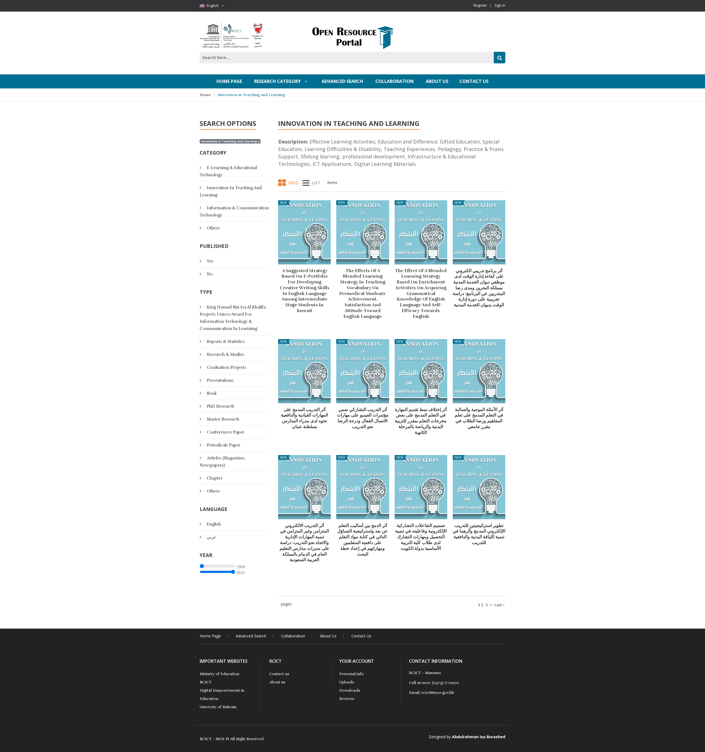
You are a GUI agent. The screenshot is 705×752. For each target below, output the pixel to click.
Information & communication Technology (234, 211)
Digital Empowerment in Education (222, 694)
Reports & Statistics (226, 341)
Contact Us (474, 81)
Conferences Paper (225, 432)
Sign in (499, 5)
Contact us (279, 674)
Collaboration (394, 81)
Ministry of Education (219, 674)
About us (277, 682)
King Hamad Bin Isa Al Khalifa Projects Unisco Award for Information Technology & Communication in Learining (232, 318)
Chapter (215, 478)
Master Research (223, 419)
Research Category (278, 81)
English (213, 5)
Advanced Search (342, 81)
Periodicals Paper (223, 445)
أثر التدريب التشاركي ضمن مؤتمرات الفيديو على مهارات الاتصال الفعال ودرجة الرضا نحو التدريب (363, 418)
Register (480, 5)
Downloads (349, 690)
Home (205, 95)
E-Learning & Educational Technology (228, 171)
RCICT (206, 682)
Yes (210, 261)
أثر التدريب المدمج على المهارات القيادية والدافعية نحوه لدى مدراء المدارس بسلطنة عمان (304, 418)
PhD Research (220, 406)
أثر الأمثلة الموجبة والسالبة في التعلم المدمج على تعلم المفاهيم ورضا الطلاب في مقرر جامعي (479, 418)
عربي (211, 537)
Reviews (346, 698)
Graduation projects (226, 367)
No (210, 274)
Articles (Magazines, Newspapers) (223, 462)
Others (213, 228)
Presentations (220, 380)
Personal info (351, 674)
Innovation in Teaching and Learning (251, 95)
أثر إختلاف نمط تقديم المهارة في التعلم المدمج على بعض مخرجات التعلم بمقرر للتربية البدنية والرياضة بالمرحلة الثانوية (421, 421)
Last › (499, 604)
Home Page (229, 81)
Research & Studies (225, 354)
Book (212, 393)
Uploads (346, 682)
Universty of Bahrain (218, 707)
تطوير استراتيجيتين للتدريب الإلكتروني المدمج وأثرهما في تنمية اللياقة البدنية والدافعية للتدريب (479, 534)
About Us (437, 81)
